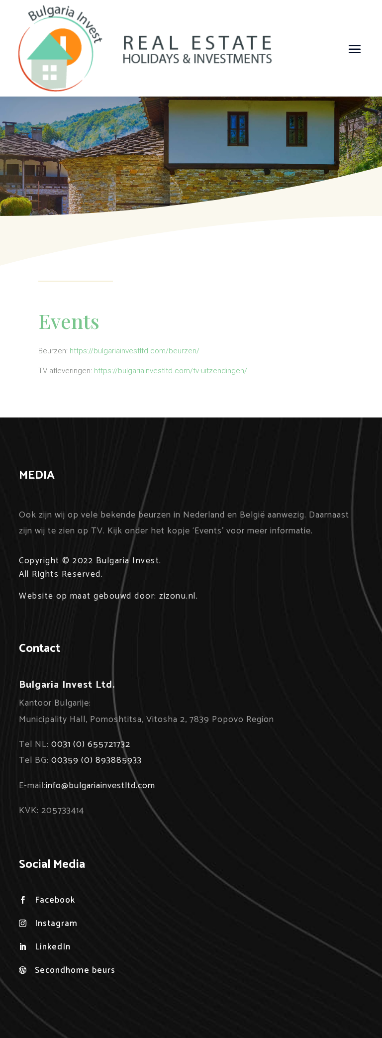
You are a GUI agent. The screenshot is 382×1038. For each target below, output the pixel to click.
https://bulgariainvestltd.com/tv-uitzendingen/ (170, 370)
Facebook (55, 900)
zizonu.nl (177, 596)
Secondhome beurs (75, 970)
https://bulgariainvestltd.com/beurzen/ (134, 350)
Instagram (56, 924)
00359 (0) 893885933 (96, 760)
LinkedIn (53, 947)
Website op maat (55, 596)
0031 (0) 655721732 (90, 744)
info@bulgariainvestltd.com (100, 785)
